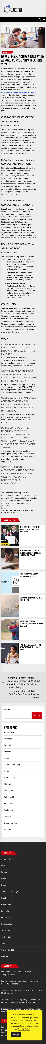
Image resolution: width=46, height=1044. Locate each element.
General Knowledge (12, 764)
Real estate (9, 790)
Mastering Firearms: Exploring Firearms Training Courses (31, 623)
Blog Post (5, 1033)
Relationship (9, 797)
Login (3, 1027)
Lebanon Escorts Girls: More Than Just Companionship (18, 973)
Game (6, 758)
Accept (16, 1034)
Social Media (10, 803)
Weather (7, 829)
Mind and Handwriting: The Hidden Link (31, 598)
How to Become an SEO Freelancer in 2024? (29, 575)
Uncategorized (10, 823)
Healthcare (9, 771)
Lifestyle (8, 784)
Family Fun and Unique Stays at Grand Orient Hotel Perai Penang (21, 982)
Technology (9, 810)
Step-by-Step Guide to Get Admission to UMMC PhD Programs (30, 529)
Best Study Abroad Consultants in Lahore (15, 510)
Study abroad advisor (23, 168)
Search (7, 710)
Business (8, 739)
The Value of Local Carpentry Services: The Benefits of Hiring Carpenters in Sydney (20, 1001)
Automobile (9, 732)
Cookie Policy (24, 1029)
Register (4, 1030)
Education (7, 52)
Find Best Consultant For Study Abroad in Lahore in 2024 (31, 647)
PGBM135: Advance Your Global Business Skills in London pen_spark (30, 552)
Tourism (7, 816)
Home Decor (9, 777)
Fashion (7, 752)
